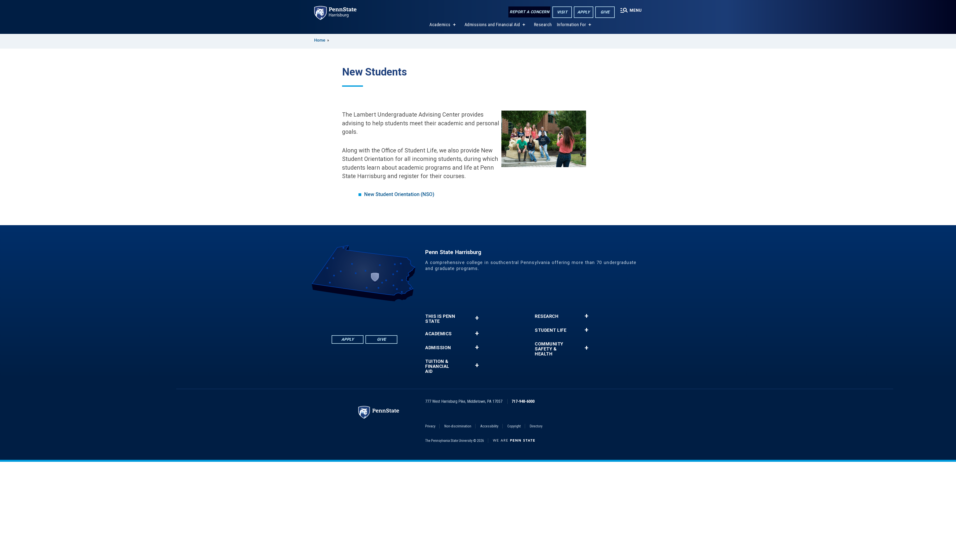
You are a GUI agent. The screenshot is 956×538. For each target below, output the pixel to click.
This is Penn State (440, 319)
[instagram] (390, 315)
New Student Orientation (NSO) (399, 194)
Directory (536, 426)
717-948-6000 (523, 401)
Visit (562, 12)
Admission (438, 347)
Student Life (550, 330)
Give (605, 12)
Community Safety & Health (549, 348)
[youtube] (377, 315)
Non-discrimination (457, 426)
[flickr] (364, 315)
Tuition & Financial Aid (437, 366)
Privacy (430, 426)
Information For (571, 24)
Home (319, 40)
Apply (583, 12)
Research (543, 24)
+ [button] (477, 318)
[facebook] (338, 315)
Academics (440, 24)
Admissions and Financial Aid (492, 24)
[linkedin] (351, 315)
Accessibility (489, 426)
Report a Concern (529, 11)
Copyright (514, 426)
